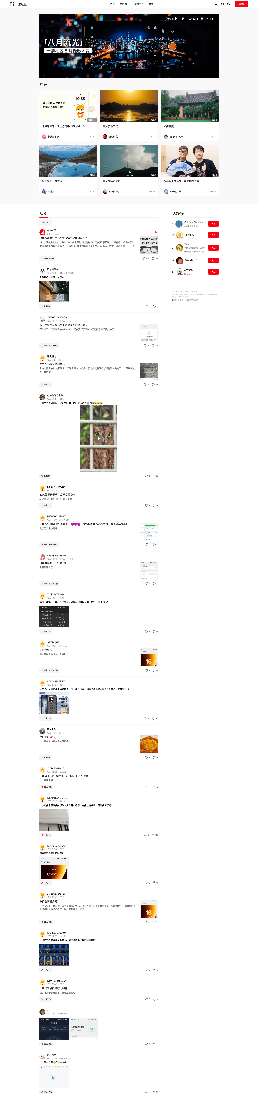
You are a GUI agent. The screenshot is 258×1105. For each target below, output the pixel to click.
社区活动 (92, 120)
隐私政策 (184, 291)
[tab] (43, 214)
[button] (229, 4)
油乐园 (214, 175)
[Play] (99, 439)
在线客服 (175, 291)
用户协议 (193, 291)
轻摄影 (153, 120)
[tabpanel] (98, 658)
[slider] (86, 468)
